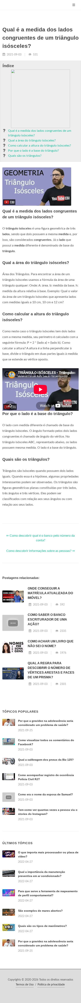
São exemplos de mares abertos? (40, 910)
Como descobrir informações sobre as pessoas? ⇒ (40, 550)
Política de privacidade (51, 984)
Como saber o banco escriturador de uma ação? (47, 619)
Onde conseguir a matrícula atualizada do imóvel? (50, 593)
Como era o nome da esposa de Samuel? (45, 794)
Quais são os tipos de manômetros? (42, 925)
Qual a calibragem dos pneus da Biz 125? (46, 759)
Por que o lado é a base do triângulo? (33, 150)
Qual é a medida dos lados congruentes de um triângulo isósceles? (39, 133)
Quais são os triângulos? (24, 155)
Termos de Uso (25, 984)
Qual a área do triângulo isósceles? (32, 140)
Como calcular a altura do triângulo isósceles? (39, 145)
